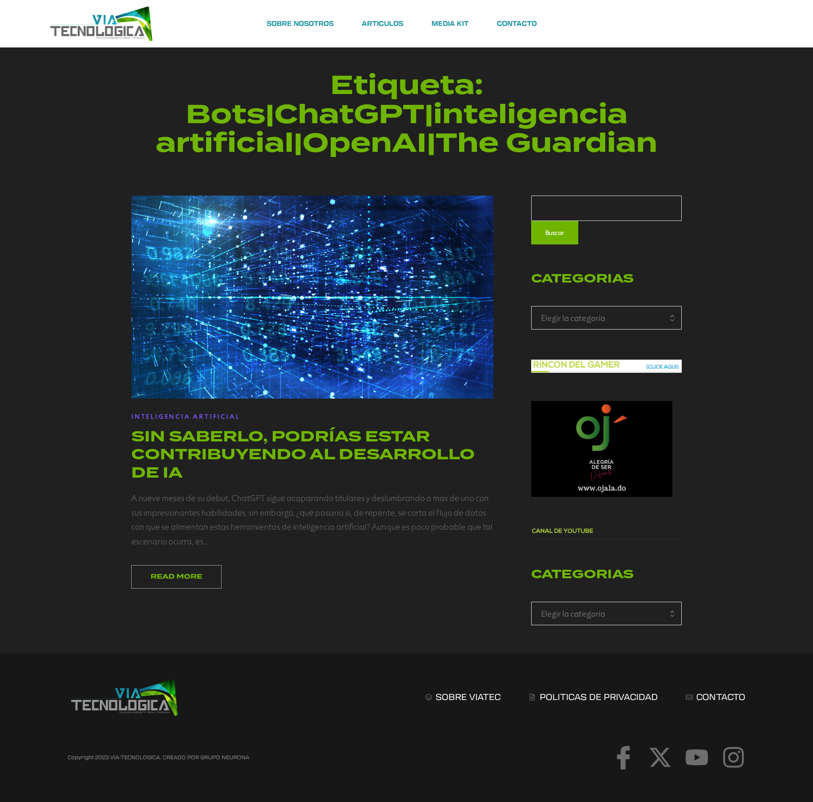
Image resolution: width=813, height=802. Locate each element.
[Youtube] (697, 757)
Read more (176, 577)
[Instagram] (733, 757)
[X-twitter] (660, 757)
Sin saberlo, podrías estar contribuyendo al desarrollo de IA (303, 454)
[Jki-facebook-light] (623, 757)
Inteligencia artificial (185, 416)
